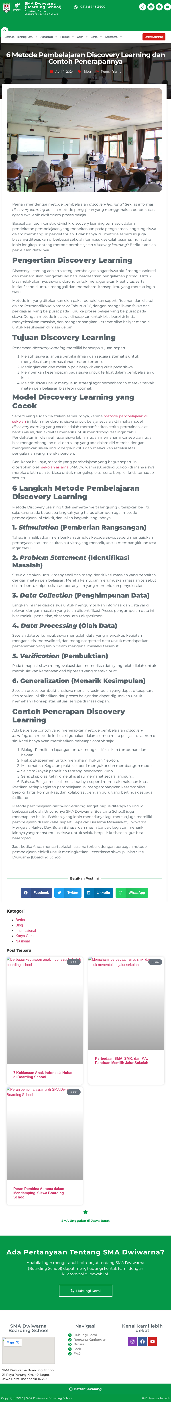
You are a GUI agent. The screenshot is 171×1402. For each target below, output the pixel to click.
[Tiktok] (142, 6)
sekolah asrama (55, 467)
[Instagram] (151, 6)
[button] (4, 30)
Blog (87, 72)
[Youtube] (167, 6)
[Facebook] (159, 6)
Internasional (26, 930)
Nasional (23, 941)
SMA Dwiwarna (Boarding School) (43, 5)
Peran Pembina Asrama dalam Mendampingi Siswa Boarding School (38, 1193)
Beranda (9, 36)
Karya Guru (25, 936)
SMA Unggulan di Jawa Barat (85, 1221)
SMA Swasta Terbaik (155, 1398)
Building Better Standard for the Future (41, 12)
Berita (20, 920)
